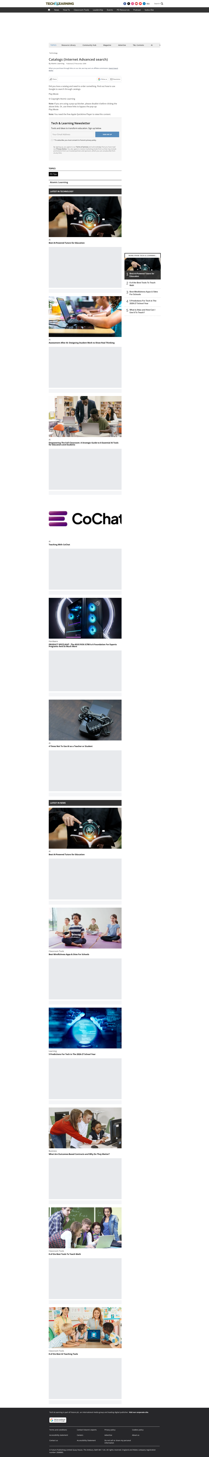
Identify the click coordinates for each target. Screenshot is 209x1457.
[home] (49, 10)
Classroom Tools (81, 10)
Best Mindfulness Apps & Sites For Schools (144, 293)
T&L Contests (138, 45)
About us (135, 1435)
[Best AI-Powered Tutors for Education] (142, 268)
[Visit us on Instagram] (132, 3)
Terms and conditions (58, 1430)
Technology (53, 53)
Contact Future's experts (87, 1430)
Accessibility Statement (86, 1440)
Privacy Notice (61, 149)
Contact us (53, 1440)
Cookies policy (137, 1430)
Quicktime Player (84, 114)
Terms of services (82, 147)
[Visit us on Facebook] (124, 3)
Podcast (137, 10)
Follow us (104, 79)
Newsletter (116, 79)
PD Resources (123, 10)
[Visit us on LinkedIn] (144, 3)
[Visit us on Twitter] (128, 3)
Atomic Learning (57, 63)
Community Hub (89, 45)
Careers (80, 1435)
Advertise (122, 45)
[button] (158, 3)
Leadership (98, 10)
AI (152, 45)
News (56, 10)
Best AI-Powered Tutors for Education (142, 275)
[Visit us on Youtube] (136, 3)
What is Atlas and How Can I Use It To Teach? (142, 311)
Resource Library (69, 45)
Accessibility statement (58, 1435)
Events (110, 10)
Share (55, 79)
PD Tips (53, 174)
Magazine (107, 45)
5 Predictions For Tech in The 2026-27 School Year (143, 302)
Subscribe (149, 10)
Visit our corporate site (138, 1412)
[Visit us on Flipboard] (140, 3)
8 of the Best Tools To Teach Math (142, 284)
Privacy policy (109, 1430)
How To (66, 10)
